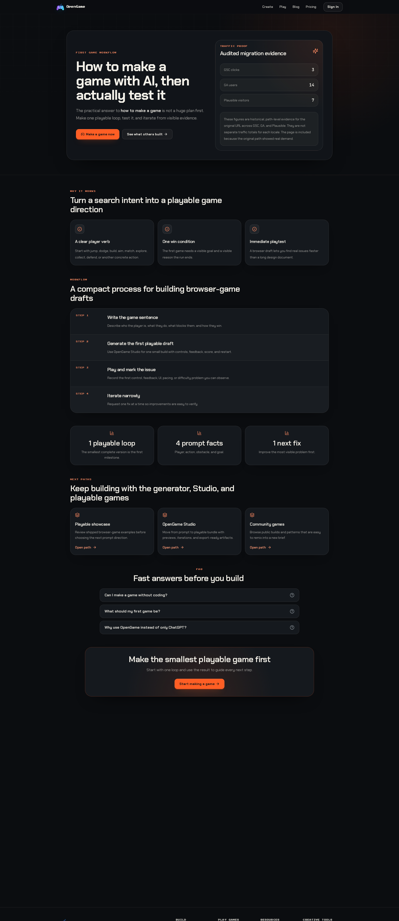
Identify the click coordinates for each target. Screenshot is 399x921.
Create (267, 7)
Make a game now (100, 134)
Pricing (311, 7)
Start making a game (197, 684)
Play (282, 7)
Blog (296, 7)
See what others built (145, 134)
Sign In (333, 7)
